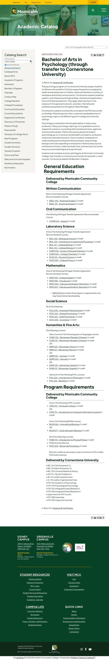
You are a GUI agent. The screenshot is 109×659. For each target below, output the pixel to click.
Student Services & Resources (35, 593)
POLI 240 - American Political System (66, 310)
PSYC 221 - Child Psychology (62, 316)
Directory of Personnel (14, 121)
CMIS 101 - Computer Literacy (62, 406)
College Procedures (13, 105)
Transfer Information (35, 596)
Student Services (12, 147)
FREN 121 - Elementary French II (63, 350)
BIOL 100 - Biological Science (62, 238)
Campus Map (10, 96)
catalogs (20, 657)
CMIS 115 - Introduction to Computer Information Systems (75, 412)
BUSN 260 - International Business (64, 424)
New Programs (11, 138)
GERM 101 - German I (58, 356)
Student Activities (12, 142)
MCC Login (34, 586)
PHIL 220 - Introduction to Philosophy (66, 377)
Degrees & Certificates (14, 117)
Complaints (74, 632)
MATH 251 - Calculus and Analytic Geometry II (69, 287)
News (74, 611)
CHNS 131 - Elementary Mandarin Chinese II (68, 340)
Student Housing (35, 625)
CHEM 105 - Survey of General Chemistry (67, 251)
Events (74, 615)
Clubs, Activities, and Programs (34, 621)
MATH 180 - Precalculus (59, 281)
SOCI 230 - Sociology (59, 319)
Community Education (14, 109)
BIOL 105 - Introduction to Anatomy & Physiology (71, 241)
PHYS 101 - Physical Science (61, 257)
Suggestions (74, 625)
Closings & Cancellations (74, 589)
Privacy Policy (74, 628)
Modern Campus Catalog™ (83, 657)
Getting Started (35, 579)
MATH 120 (56, 293)
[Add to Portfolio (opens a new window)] (95, 55)
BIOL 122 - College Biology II (62, 248)
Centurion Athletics (35, 611)
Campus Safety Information (74, 618)
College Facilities (12, 101)
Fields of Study (11, 126)
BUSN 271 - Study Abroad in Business (65, 430)
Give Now (48, 2)
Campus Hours (74, 582)
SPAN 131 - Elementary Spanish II (63, 368)
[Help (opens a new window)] (103, 55)
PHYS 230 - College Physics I (62, 260)
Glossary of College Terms (16, 134)
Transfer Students (12, 151)
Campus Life (35, 606)
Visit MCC (74, 574)
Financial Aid (10, 130)
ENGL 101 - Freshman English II (62, 204)
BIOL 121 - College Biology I (61, 245)
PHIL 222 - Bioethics (58, 381)
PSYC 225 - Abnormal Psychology (64, 446)
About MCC (9, 76)
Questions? (74, 586)
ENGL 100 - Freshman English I (62, 200)
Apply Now (16, 2)
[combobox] (86, 47)
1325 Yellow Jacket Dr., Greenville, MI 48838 (46, 545)
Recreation (35, 615)
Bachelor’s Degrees (13, 88)
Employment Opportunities (74, 621)
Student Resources (35, 574)
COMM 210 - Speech (58, 221)
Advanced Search (12, 68)
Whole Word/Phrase (13, 65)
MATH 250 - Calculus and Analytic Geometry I (69, 284)
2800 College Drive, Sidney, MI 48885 (25, 545)
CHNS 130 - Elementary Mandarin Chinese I (68, 337)
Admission (9, 84)
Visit (25, 2)
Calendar (8, 92)
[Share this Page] (97, 55)
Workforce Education (14, 163)
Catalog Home (11, 71)
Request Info (36, 2)
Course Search (35, 589)
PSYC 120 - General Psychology (63, 313)
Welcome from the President (17, 159)
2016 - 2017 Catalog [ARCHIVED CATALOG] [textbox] (79, 47)
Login (93, 2)
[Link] (27, 11)
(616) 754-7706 (43, 549)
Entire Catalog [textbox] (9, 59)
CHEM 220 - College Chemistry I (63, 254)
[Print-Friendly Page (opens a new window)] (100, 55)
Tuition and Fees (11, 155)
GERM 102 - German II (59, 359)
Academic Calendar (35, 600)
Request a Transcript (35, 582)
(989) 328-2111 (23, 549)
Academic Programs (13, 80)
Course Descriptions (13, 113)
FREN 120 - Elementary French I (63, 346)
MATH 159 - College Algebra (61, 277)
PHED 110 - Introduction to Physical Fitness (68, 440)
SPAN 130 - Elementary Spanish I (63, 365)
